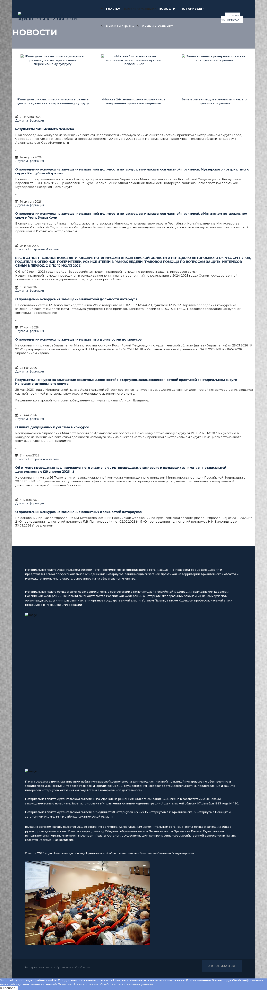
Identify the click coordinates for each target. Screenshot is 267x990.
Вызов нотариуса (230, 17)
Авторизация (222, 966)
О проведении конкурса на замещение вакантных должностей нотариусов (78, 339)
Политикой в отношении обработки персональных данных (105, 984)
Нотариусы (191, 9)
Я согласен (9, 988)
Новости (167, 9)
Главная (113, 9)
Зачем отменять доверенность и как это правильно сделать (214, 101)
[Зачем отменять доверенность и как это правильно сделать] (214, 75)
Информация (118, 26)
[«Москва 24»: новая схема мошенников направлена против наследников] (133, 75)
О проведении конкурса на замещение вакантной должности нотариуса (76, 299)
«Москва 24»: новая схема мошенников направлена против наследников (133, 101)
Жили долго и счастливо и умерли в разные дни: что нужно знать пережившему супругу (53, 101)
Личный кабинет (157, 26)
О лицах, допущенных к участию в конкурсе (52, 427)
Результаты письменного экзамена (44, 129)
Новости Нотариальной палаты (37, 249)
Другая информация (29, 120)
